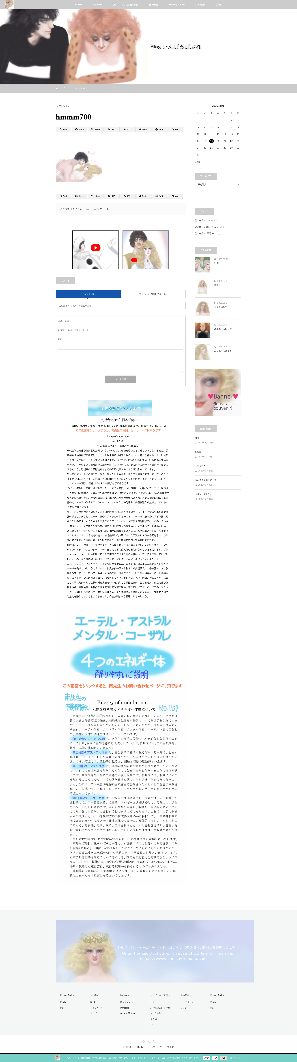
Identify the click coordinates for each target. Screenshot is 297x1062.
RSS (153, 1040)
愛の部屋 (153, 4)
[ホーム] (57, 85)
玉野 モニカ (76, 209)
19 (211, 141)
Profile (63, 1002)
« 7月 (197, 162)
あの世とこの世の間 (160, 1008)
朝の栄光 (199, 220)
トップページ (96, 1008)
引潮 (216, 263)
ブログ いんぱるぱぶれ (125, 4)
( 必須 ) (64, 321)
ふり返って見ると (223, 350)
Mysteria (97, 4)
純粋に (217, 285)
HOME (78, 4)
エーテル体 (155, 1013)
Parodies (124, 1008)
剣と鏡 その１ (202, 227)
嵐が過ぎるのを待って (225, 328)
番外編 (153, 1018)
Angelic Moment (128, 1013)
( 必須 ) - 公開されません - (74, 330)
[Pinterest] (143, 1040)
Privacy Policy (177, 4)
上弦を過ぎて (220, 307)
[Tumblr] (148, 1040)
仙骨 (152, 1002)
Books (93, 1002)
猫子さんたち (126, 1002)
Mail (62, 1008)
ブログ (218, 4)
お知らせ (200, 4)
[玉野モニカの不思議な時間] (155, 980)
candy (216, 227)
